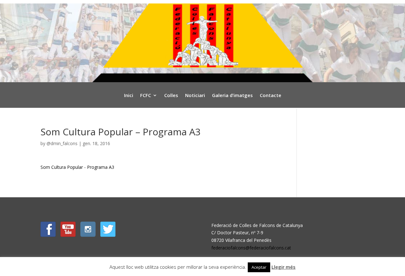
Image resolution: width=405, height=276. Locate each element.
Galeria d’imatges (232, 95)
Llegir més (283, 267)
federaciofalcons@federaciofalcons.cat (251, 248)
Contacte (270, 95)
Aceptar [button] (259, 267)
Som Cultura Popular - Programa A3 (77, 167)
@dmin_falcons (62, 143)
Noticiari (195, 95)
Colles (171, 95)
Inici (128, 95)
